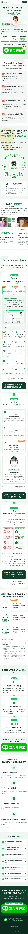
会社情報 (12, 926)
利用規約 (8, 924)
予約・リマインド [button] (7, 334)
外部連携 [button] (20, 372)
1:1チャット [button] (8, 355)
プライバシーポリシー (22, 924)
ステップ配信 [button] (20, 336)
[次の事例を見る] (26, 233)
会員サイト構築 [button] (20, 364)
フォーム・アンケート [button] (8, 345)
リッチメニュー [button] (20, 345)
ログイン (24, 1)
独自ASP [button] (8, 372)
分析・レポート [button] (20, 354)
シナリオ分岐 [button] (20, 289)
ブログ (16, 926)
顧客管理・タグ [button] (8, 290)
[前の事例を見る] (1, 233)
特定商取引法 (13, 924)
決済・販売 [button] (8, 364)
